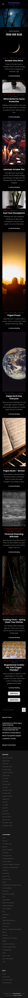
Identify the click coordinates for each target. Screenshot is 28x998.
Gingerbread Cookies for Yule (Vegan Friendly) (14, 667)
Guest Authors (6, 879)
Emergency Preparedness (10, 867)
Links (3, 897)
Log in (4, 974)
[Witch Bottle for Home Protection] (14, 86)
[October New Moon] (14, 47)
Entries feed (6, 977)
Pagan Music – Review (14, 471)
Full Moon (5, 870)
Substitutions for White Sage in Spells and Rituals (12, 724)
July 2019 (5, 787)
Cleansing (6, 528)
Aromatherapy (7, 844)
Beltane (4, 847)
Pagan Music (6, 468)
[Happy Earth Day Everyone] (14, 362)
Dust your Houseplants (14, 213)
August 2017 (5, 799)
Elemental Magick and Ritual (16, 528)
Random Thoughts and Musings (11, 929)
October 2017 (6, 793)
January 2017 (6, 820)
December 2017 (7, 790)
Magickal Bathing (10, 530)
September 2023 (7, 758)
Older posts (14, 693)
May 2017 (5, 808)
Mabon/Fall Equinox (8, 903)
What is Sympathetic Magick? (11, 736)
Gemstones (5, 876)
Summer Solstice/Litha (9, 947)
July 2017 (5, 802)
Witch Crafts (6, 956)
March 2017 (5, 814)
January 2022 (6, 784)
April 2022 (5, 781)
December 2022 (7, 767)
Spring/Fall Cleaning (8, 944)
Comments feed (7, 980)
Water (20, 530)
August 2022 (6, 775)
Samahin (5, 167)
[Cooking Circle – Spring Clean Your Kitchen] (14, 585)
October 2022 (6, 770)
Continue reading (14, 76)
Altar (3, 838)
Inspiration (5, 891)
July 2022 (5, 778)
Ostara (4, 917)
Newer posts (14, 700)
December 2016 (7, 823)
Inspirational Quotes (8, 894)
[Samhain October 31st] (14, 143)
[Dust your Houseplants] (14, 200)
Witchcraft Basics (7, 959)
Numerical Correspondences (11, 733)
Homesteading (6, 888)
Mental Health (6, 909)
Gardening (5, 210)
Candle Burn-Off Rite (9, 739)
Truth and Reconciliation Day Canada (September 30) (11, 729)
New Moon (5, 58)
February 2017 (6, 817)
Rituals (5, 312)
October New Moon (14, 60)
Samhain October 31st (14, 169)
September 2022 (7, 772)
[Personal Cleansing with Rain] (14, 508)
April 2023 (5, 764)
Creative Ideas (6, 861)
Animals (4, 841)
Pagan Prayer (14, 315)
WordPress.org (6, 983)
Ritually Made (14, 3)
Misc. (5, 95)
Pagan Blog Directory (8, 920)
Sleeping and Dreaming (9, 938)
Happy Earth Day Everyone (14, 397)
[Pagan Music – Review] (14, 442)
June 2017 (5, 805)
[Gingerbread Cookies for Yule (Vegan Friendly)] (14, 650)
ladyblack (22, 58)
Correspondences (7, 858)
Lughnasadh (6, 900)
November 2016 (7, 826)
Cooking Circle (6, 617)
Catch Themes (18, 995)
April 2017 (5, 811)
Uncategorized (6, 950)
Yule (12, 660)
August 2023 (6, 761)
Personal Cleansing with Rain (14, 535)
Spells (13, 95)
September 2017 (7, 796)
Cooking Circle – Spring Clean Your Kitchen (14, 620)
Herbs (4, 882)
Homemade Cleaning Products (11, 885)
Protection (9, 95)
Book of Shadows (7, 850)
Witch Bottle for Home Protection (14, 100)
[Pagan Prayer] (14, 271)
